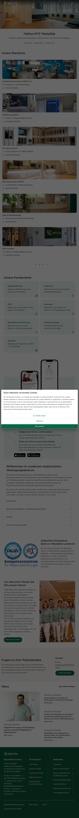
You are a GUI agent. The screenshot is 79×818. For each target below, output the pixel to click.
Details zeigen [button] (41, 416)
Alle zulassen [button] (39, 426)
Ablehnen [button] (39, 421)
